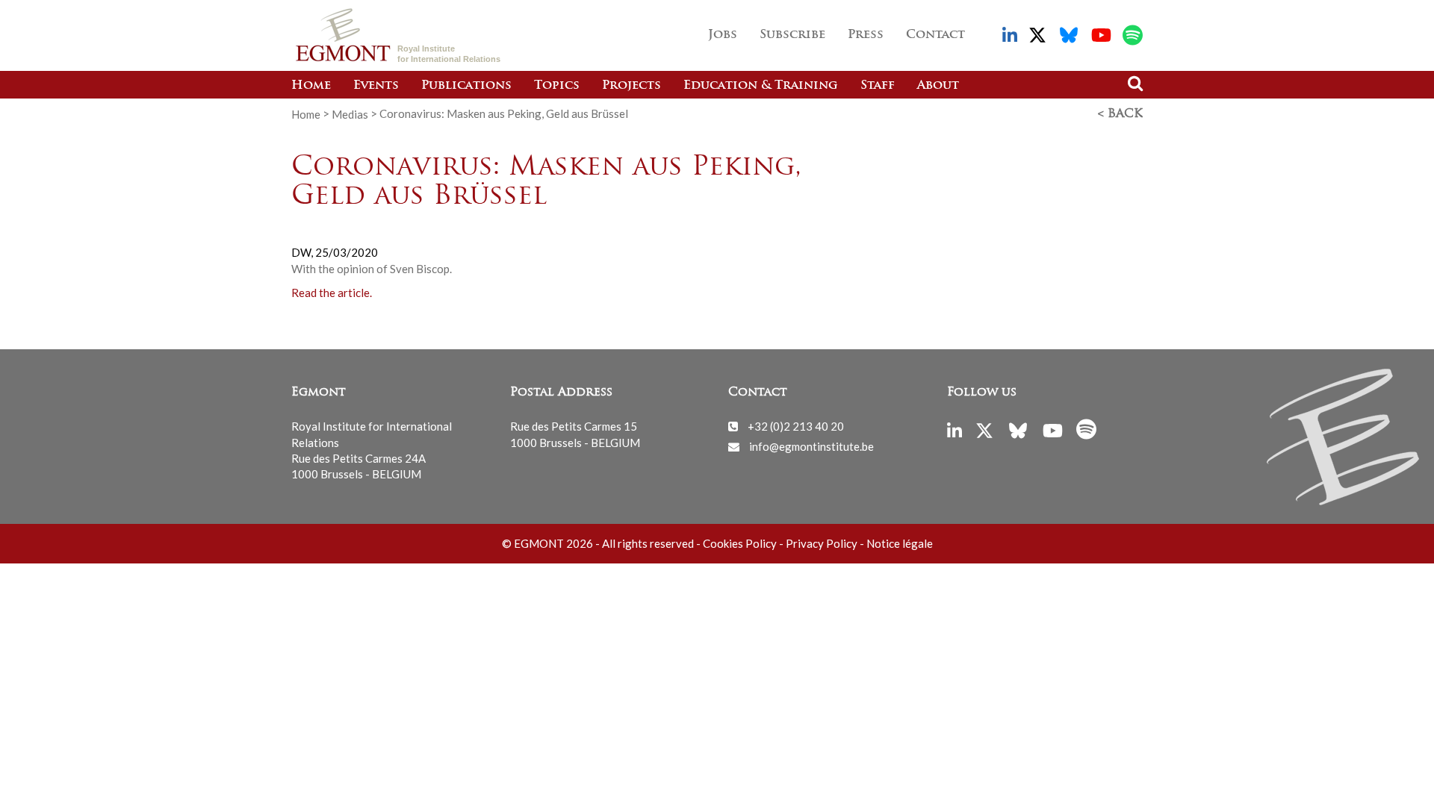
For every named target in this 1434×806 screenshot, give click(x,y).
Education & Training (760, 86)
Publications (466, 86)
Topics (557, 86)
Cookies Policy (740, 543)
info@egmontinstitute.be (811, 446)
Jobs (722, 35)
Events (376, 86)
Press (866, 35)
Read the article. (331, 292)
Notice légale (899, 543)
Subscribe (792, 35)
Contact (935, 35)
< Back (1120, 114)
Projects (631, 86)
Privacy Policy (821, 543)
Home (311, 86)
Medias (350, 113)
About (938, 86)
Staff (877, 86)
